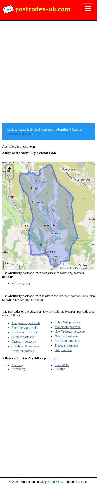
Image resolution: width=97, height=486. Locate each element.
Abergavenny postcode (25, 323)
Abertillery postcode (24, 327)
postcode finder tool (19, 133)
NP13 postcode (20, 283)
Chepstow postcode (23, 341)
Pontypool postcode (67, 340)
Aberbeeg (17, 365)
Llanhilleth (62, 365)
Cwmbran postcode (23, 351)
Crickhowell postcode (25, 346)
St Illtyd (60, 369)
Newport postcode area (73, 296)
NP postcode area (31, 299)
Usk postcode (63, 350)
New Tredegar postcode (70, 331)
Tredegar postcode (66, 345)
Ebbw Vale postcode (67, 322)
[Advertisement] (48, 73)
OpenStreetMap (71, 268)
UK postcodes (48, 482)
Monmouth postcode (68, 327)
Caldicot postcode (22, 337)
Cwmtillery (18, 369)
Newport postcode (66, 336)
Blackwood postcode (24, 332)
